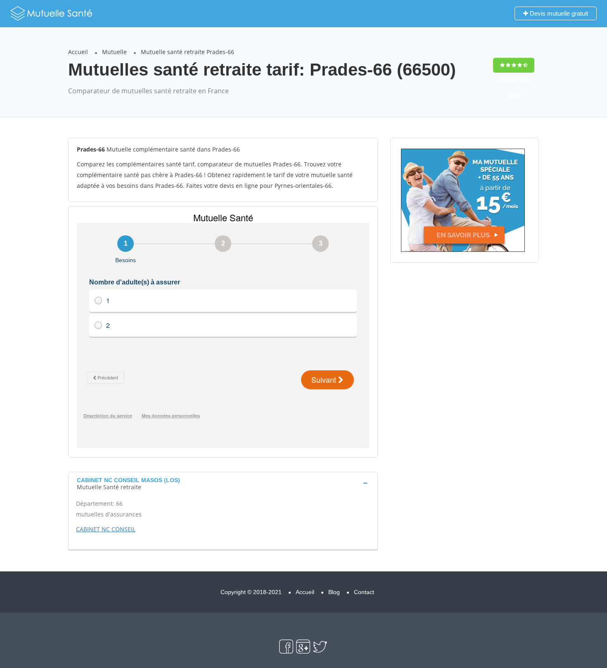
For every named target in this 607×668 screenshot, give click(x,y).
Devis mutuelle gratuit (558, 13)
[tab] (223, 482)
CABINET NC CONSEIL (105, 529)
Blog (334, 592)
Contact (364, 592)
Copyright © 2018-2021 (251, 592)
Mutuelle (114, 52)
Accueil (78, 52)
